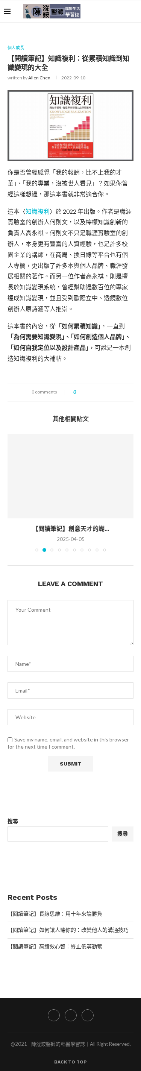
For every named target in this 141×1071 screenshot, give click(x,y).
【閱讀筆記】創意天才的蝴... (70, 528)
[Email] (122, 11)
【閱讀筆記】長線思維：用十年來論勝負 (55, 913)
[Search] (133, 11)
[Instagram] (114, 11)
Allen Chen (39, 78)
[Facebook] (106, 11)
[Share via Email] (110, 392)
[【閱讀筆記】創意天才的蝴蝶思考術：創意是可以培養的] (70, 476)
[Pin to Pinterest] (102, 392)
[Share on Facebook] (88, 392)
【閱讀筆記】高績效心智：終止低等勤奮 (55, 946)
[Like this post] (80, 392)
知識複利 (38, 211)
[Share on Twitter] (95, 392)
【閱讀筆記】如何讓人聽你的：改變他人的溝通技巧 (68, 930)
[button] (14, 492)
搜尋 (13, 821)
